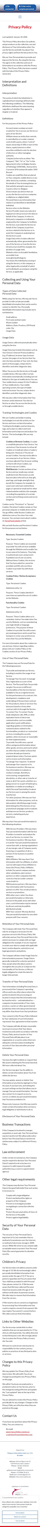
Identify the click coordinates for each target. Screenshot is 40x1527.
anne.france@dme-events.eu (17, 1432)
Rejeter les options (20, 1517)
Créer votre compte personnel (26, 7)
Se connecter (9, 7)
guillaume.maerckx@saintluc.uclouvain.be (20, 1470)
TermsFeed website (13, 521)
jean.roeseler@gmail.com (22, 1474)
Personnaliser (20, 1513)
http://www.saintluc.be (23, 1477)
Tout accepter (20, 1521)
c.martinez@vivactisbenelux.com (19, 1434)
